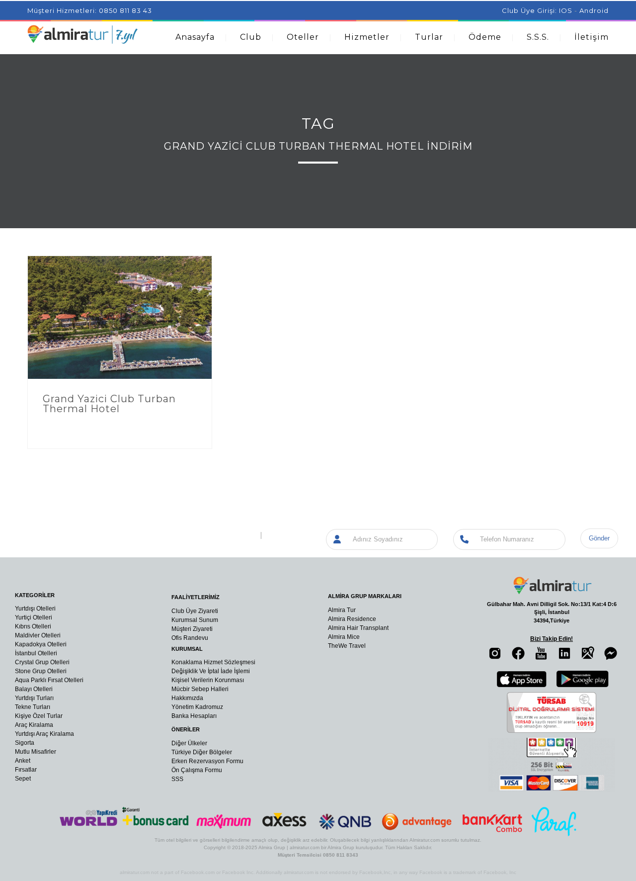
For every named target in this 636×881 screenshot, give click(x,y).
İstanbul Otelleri (36, 653)
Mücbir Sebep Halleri (200, 689)
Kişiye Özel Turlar (39, 715)
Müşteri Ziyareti (192, 628)
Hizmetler (367, 37)
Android (594, 10)
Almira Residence (352, 619)
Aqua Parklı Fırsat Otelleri (49, 680)
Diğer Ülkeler (189, 743)
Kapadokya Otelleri (41, 644)
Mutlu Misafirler (35, 751)
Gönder (599, 538)
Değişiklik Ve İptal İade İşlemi (210, 671)
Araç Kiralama (34, 724)
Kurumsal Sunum (194, 620)
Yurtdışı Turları (34, 698)
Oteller (303, 37)
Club (250, 37)
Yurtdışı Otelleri (35, 608)
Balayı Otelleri (34, 689)
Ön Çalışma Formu (196, 770)
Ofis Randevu (189, 637)
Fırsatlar (26, 769)
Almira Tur (342, 610)
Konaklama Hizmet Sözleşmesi (213, 662)
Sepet (23, 778)
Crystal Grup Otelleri (42, 662)
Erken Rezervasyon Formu (207, 761)
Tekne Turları (32, 707)
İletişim (591, 37)
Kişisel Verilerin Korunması (207, 680)
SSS (177, 779)
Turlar (429, 37)
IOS (565, 10)
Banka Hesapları (194, 715)
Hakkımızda (187, 698)
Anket (22, 760)
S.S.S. (538, 37)
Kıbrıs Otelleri (33, 626)
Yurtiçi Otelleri (33, 617)
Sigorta (24, 742)
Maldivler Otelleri (38, 635)
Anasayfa (195, 37)
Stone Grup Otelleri (41, 671)
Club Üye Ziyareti (194, 611)
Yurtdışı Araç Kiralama (44, 733)
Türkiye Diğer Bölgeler (201, 752)
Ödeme (485, 37)
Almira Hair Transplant (358, 627)
